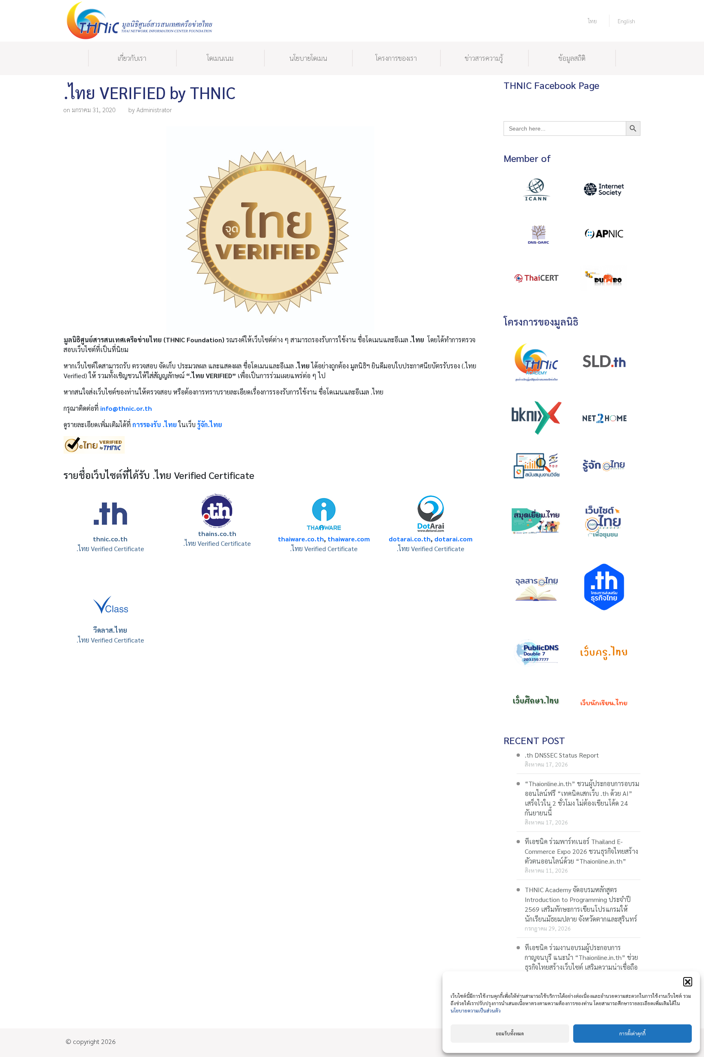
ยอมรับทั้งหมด (510, 1033)
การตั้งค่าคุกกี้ (632, 1033)
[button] (688, 981)
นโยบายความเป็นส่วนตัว (476, 1010)
